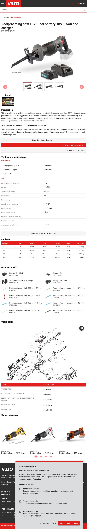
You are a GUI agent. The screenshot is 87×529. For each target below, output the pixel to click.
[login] (72, 3)
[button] (81, 3)
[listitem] (22, 274)
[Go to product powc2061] (43, 435)
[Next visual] (82, 87)
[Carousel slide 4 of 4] (51, 456)
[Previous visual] (5, 87)
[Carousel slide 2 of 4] (41, 456)
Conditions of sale (9, 526)
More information (34, 479)
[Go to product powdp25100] (72, 435)
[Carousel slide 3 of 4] (46, 456)
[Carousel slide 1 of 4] (36, 456)
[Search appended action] (83, 9)
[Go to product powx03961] (14, 435)
